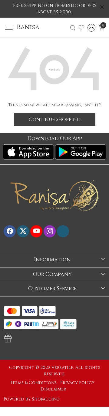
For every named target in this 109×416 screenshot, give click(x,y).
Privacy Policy (77, 383)
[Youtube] (36, 231)
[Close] (102, 7)
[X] (23, 231)
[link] (72, 27)
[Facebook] (10, 231)
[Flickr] (63, 231)
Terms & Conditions (33, 383)
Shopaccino (46, 399)
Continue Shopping (55, 119)
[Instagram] (50, 231)
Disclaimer (53, 389)
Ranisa (28, 27)
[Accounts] (91, 28)
